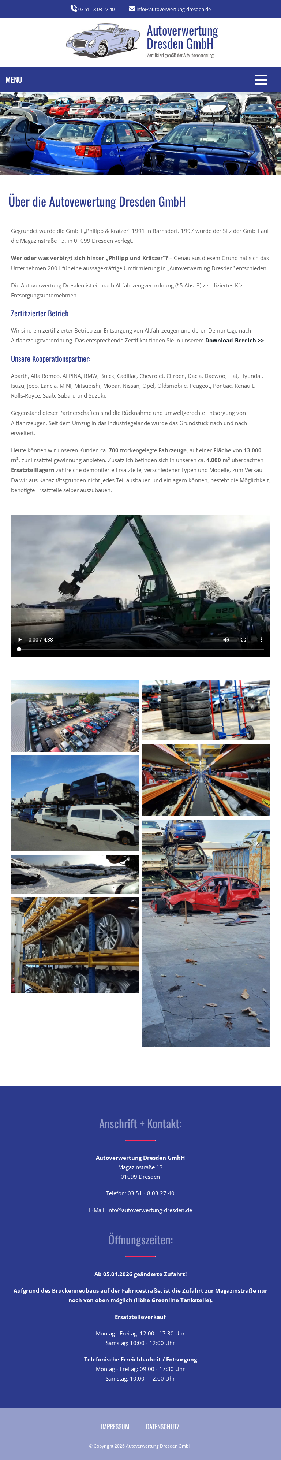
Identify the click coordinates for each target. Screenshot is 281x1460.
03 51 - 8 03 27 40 (96, 9)
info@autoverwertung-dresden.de (173, 9)
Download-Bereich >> (234, 340)
